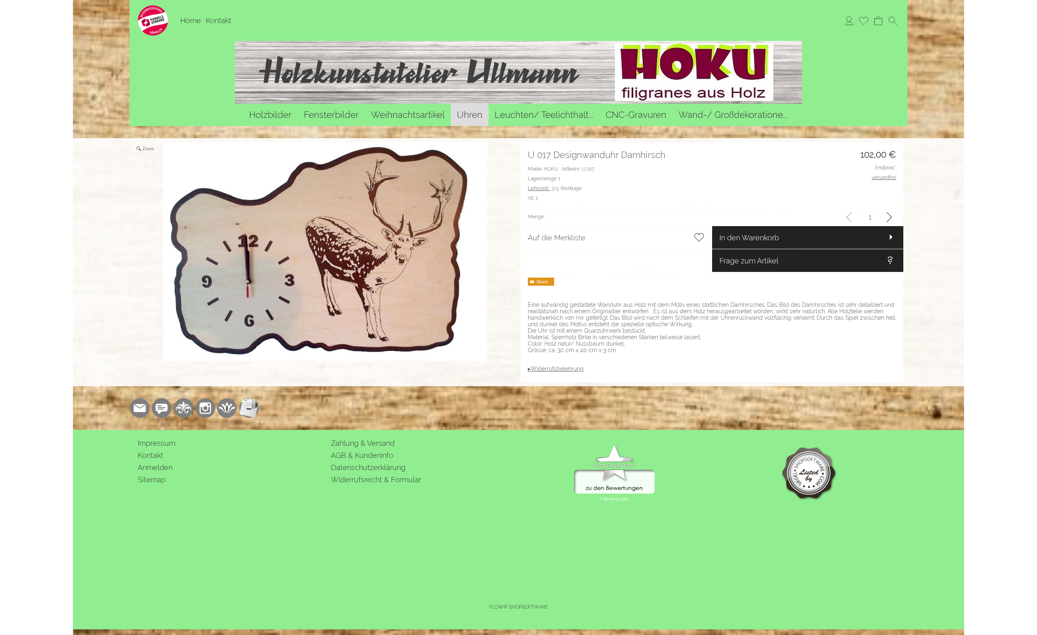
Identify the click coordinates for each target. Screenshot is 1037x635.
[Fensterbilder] (331, 115)
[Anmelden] (849, 20)
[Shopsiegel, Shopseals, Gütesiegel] (614, 447)
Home (190, 20)
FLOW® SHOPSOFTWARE (518, 607)
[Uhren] (470, 115)
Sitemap (152, 479)
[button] (893, 20)
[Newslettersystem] (249, 408)
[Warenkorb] (878, 20)
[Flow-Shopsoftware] (227, 408)
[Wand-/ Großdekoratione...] (733, 115)
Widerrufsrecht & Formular (376, 479)
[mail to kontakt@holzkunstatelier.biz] (140, 408)
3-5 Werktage (555, 188)
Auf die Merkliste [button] (556, 237)
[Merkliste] (863, 20)
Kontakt (218, 20)
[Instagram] (205, 408)
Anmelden (155, 467)
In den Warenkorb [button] (749, 237)
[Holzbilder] (270, 115)
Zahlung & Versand (363, 443)
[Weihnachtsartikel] (408, 115)
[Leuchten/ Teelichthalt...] (544, 115)
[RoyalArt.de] (183, 408)
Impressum (156, 443)
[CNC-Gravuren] (636, 115)
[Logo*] (153, 8)
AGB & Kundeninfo (362, 455)
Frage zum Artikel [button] (749, 261)
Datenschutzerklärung (368, 467)
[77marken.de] (161, 408)
